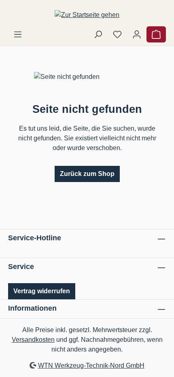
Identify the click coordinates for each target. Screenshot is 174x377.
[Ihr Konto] (136, 34)
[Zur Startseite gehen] (87, 15)
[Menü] (18, 34)
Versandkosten (33, 339)
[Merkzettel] (117, 34)
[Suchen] (98, 34)
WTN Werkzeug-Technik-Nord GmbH (91, 365)
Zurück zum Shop (87, 173)
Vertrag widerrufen (41, 291)
